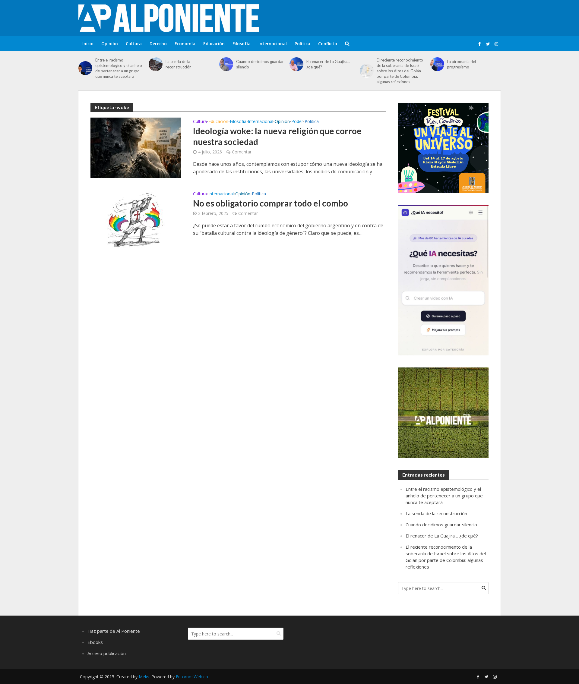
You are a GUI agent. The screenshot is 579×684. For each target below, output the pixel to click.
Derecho (158, 43)
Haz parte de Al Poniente (113, 631)
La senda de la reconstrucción (178, 64)
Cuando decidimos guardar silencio (260, 64)
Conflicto (327, 43)
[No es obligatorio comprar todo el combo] (135, 219)
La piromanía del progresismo (461, 64)
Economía (185, 43)
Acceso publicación (106, 653)
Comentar (242, 152)
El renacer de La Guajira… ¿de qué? (328, 64)
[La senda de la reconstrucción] (156, 64)
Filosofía (242, 43)
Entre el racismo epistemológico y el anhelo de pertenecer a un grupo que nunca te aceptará (118, 68)
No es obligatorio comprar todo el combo (270, 203)
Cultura (134, 43)
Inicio (87, 43)
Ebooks (95, 642)
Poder (297, 121)
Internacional (272, 43)
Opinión (109, 43)
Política (302, 43)
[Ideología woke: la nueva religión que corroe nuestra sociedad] (135, 147)
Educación (214, 43)
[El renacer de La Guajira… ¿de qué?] (296, 64)
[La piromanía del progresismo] (437, 64)
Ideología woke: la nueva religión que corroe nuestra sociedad (277, 136)
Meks (144, 676)
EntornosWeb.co (192, 676)
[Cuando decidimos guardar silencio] (226, 64)
